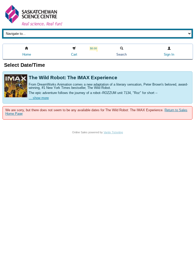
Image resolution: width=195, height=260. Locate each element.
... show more (39, 98)
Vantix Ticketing (113, 132)
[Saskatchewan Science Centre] (33, 26)
